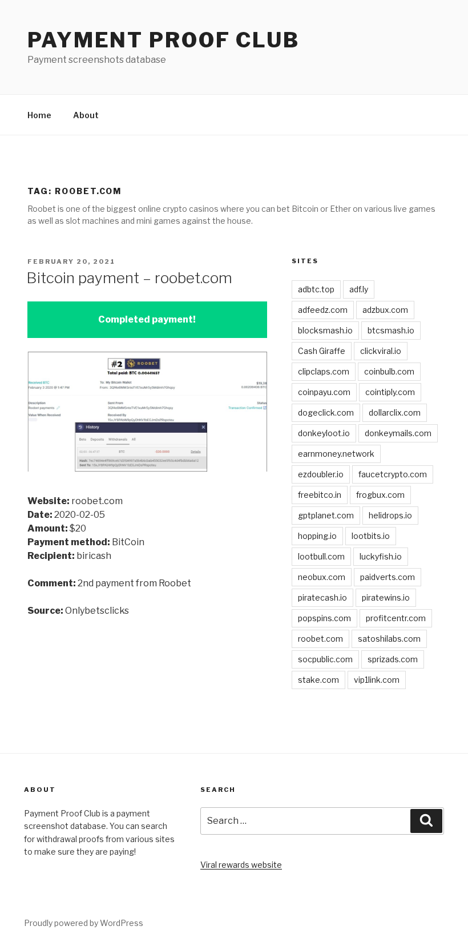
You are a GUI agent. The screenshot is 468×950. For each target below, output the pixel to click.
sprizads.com (393, 659)
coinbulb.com (389, 371)
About (86, 115)
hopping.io (317, 536)
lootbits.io (371, 536)
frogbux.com (380, 495)
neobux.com (321, 577)
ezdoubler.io (321, 474)
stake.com (318, 680)
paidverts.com (387, 577)
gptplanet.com (326, 515)
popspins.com (324, 618)
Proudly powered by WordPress (83, 923)
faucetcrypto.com (392, 474)
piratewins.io (386, 597)
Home (39, 115)
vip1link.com (377, 680)
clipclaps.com (323, 371)
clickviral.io (380, 351)
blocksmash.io (325, 330)
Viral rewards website (241, 865)
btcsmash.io (391, 330)
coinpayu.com (324, 392)
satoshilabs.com (389, 638)
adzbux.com (385, 310)
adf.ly (358, 289)
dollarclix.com (395, 412)
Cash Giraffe (321, 351)
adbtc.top (316, 289)
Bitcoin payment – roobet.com (129, 278)
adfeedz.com (323, 310)
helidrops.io (390, 515)
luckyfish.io (381, 556)
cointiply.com (390, 392)
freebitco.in (319, 495)
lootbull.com (321, 556)
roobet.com (320, 638)
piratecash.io (322, 597)
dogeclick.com (326, 412)
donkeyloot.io (324, 433)
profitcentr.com (396, 618)
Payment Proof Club (163, 40)
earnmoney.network (336, 453)
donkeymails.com (398, 433)
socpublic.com (325, 659)
